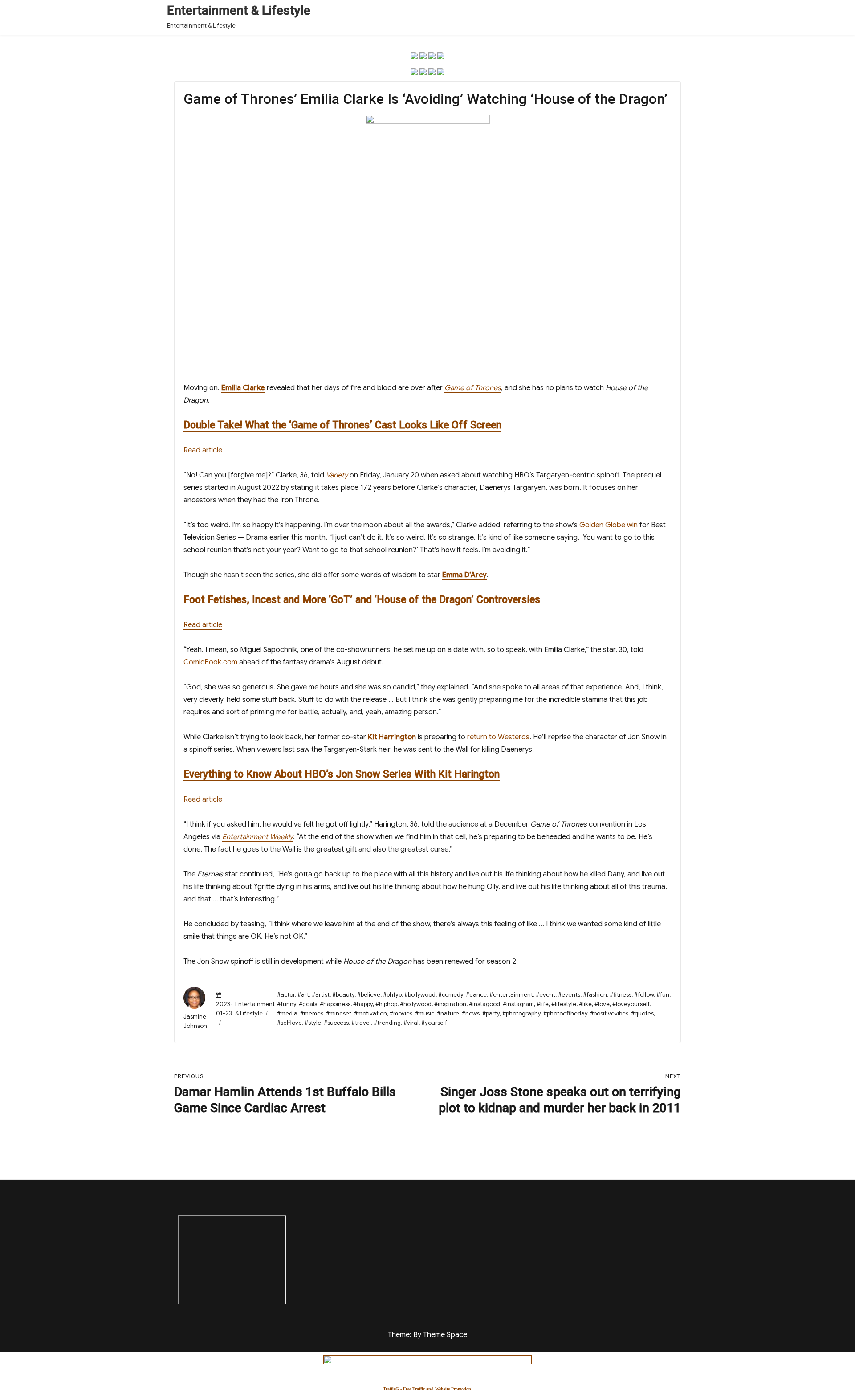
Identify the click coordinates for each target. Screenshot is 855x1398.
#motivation (370, 1013)
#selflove (289, 1023)
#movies (401, 1013)
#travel (361, 1023)
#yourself (434, 1023)
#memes (311, 1013)
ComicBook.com (210, 662)
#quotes (642, 1013)
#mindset (338, 1013)
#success (336, 1023)
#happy (363, 1004)
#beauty (343, 995)
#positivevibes (609, 1013)
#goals (308, 1004)
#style (313, 1023)
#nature (448, 1013)
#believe (368, 995)
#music (424, 1013)
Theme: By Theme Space (427, 1334)
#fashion (595, 995)
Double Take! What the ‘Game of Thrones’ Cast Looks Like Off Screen (342, 425)
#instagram (518, 1004)
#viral (411, 1023)
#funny (286, 1004)
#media (287, 1013)
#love (602, 1004)
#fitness (620, 995)
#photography (521, 1013)
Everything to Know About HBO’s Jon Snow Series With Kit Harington (341, 774)
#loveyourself (630, 1004)
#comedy (450, 995)
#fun (662, 995)
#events (569, 995)
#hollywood (416, 1004)
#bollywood (420, 995)
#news (471, 1013)
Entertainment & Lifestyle (238, 10)
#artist (321, 995)
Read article (202, 450)
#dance (476, 995)
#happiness (335, 1004)
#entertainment (511, 995)
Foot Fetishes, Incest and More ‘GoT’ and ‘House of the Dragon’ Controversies (361, 600)
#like (585, 1004)
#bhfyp (392, 995)
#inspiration (450, 1004)
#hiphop (386, 1004)
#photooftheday (565, 1013)
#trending (387, 1023)
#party (491, 1013)
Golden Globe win (608, 525)
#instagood (484, 1004)
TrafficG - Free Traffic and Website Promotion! (427, 1388)
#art (303, 995)
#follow (644, 995)
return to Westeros (498, 737)
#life (543, 1004)
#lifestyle (563, 1004)
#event (545, 995)
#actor (286, 995)
